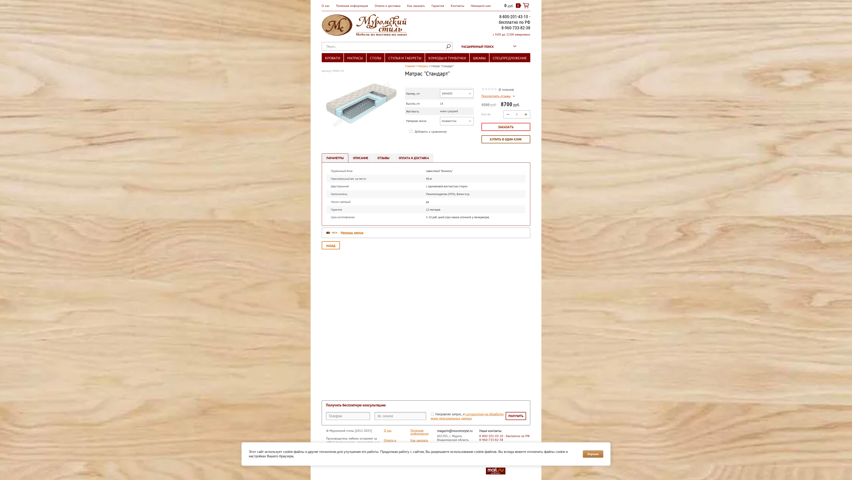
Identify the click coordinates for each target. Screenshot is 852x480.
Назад (330, 246)
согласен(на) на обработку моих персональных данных (467, 416)
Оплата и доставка (387, 6)
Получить (515, 416)
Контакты (457, 6)
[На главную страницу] (364, 25)
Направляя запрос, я (467, 416)
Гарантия (438, 6)
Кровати (332, 58)
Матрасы (355, 58)
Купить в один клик (506, 139)
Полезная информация (352, 6)
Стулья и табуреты (404, 58)
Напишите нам (481, 6)
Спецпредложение (510, 58)
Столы (375, 58)
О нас (325, 6)
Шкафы (479, 58)
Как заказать (416, 6)
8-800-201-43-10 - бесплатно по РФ (514, 19)
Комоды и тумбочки (447, 58)
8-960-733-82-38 (515, 27)
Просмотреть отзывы (496, 96)
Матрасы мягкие (352, 233)
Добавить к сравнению (430, 132)
